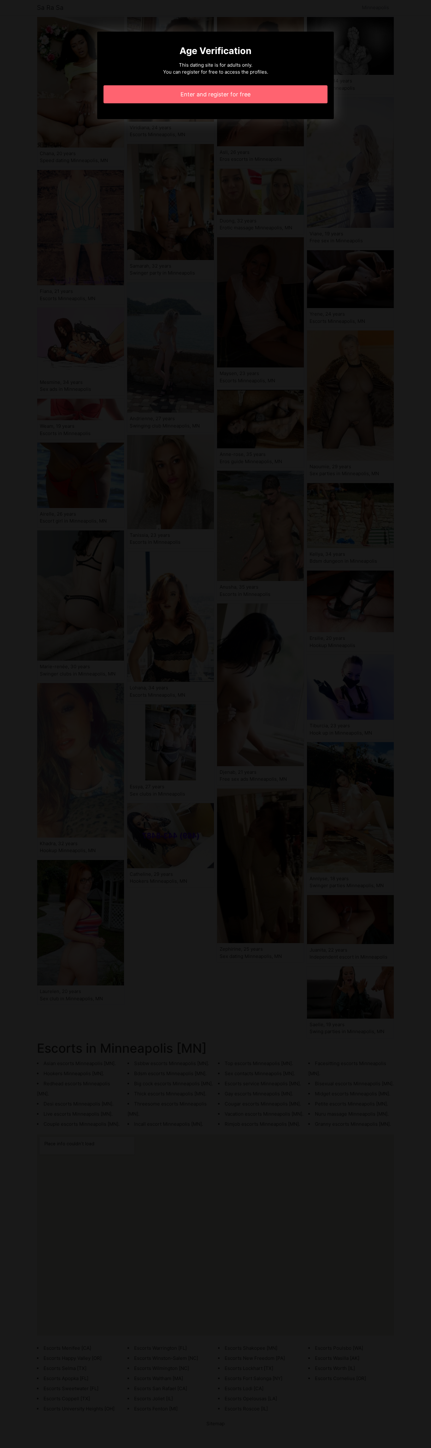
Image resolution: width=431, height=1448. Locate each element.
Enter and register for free (215, 94)
